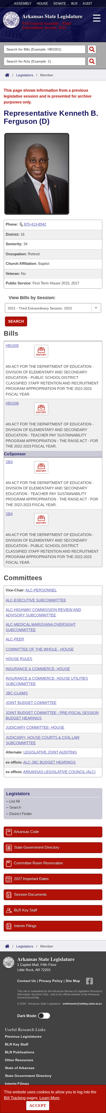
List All (14, 801)
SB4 (9, 514)
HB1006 (12, 403)
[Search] (92, 49)
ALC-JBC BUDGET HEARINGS (49, 762)
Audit (87, 3)
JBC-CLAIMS (17, 693)
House (42, 3)
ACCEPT (37, 1105)
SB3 (9, 462)
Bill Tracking (15, 1098)
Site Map (73, 981)
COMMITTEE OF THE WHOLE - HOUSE (40, 649)
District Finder (20, 814)
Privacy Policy (51, 981)
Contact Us (26, 981)
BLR (74, 3)
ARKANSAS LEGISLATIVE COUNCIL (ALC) (59, 772)
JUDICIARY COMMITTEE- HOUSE (35, 727)
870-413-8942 (35, 224)
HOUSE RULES (19, 659)
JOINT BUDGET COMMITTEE (31, 703)
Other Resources (19, 1060)
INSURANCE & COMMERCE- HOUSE (38, 669)
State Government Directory (28, 1076)
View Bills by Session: (32, 297)
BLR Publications (19, 1052)
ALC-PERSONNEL (41, 590)
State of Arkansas (20, 1068)
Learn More (49, 1098)
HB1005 (12, 346)
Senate (59, 3)
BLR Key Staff (16, 1044)
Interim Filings (17, 1084)
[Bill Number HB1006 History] (42, 409)
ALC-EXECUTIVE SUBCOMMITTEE (36, 600)
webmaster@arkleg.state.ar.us (82, 1003)
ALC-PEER (15, 639)
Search (16, 321)
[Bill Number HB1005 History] (42, 351)
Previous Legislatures (23, 1036)
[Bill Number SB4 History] (42, 519)
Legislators (24, 75)
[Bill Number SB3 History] (42, 467)
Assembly (23, 3)
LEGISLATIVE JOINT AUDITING (50, 752)
